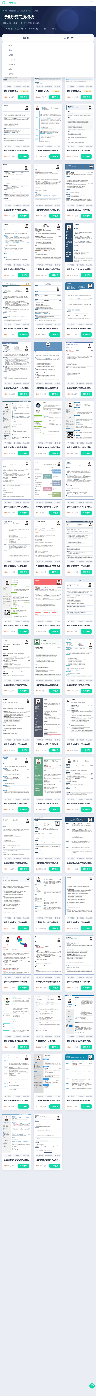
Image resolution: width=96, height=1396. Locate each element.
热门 (10, 45)
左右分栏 (11, 60)
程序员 (10, 74)
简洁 (10, 50)
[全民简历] (9, 2)
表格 (10, 69)
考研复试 (11, 64)
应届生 (10, 55)
